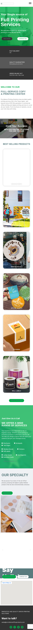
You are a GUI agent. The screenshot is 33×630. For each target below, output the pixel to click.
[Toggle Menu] (30, 3)
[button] (16, 164)
